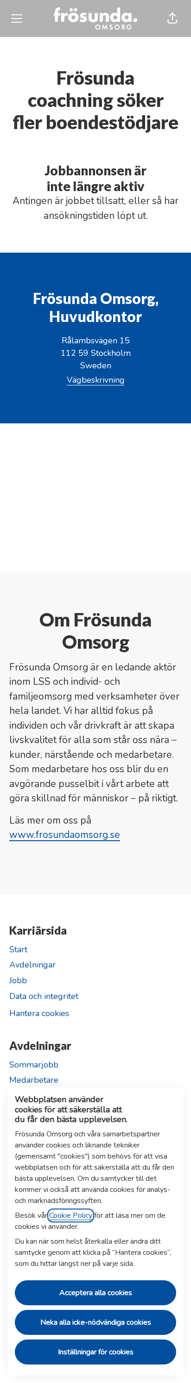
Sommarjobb (33, 1064)
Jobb (18, 980)
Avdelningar (32, 964)
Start (18, 949)
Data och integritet (43, 996)
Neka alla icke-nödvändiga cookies (95, 1322)
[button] (172, 18)
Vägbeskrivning (96, 379)
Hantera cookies (39, 1013)
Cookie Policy (70, 1215)
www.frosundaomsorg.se (64, 834)
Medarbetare (33, 1079)
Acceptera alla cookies (95, 1293)
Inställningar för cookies (96, 1352)
